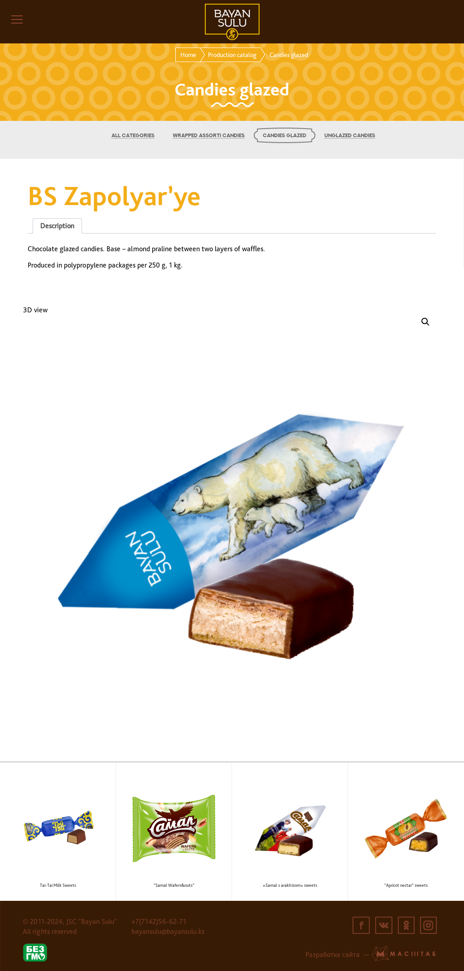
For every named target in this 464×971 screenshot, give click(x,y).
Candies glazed (284, 135)
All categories (133, 135)
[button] (425, 322)
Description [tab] (57, 225)
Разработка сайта (332, 954)
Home (188, 54)
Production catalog (232, 54)
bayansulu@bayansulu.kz (167, 931)
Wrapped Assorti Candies (209, 135)
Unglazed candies (349, 135)
